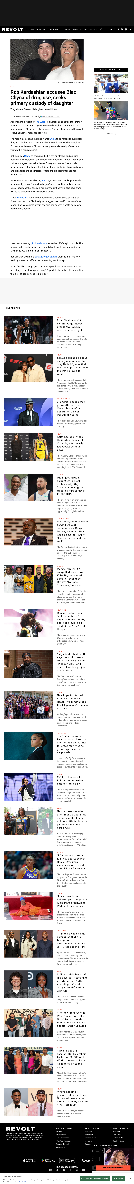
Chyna (52, 139)
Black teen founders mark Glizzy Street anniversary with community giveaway (108, 97)
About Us (88, 1131)
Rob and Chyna (39, 243)
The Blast (40, 121)
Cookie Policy (23, 1182)
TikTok (115, 29)
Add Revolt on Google (51, 116)
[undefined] (111, 83)
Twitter (126, 29)
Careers (88, 1144)
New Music (61, 610)
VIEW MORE (110, 134)
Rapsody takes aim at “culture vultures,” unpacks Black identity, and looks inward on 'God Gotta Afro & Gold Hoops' (71, 621)
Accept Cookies (119, 1178)
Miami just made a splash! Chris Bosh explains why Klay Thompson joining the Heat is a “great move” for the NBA (71, 486)
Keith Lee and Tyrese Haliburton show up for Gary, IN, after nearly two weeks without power (71, 443)
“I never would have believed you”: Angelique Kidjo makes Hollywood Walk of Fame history (72, 901)
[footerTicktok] (57, 1171)
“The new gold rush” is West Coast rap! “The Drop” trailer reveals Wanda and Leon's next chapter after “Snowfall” (72, 1019)
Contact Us (117, 1135)
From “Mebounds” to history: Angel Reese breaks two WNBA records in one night (70, 325)
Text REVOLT (118, 1138)
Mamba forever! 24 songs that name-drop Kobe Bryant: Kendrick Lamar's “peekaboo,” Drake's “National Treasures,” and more (71, 577)
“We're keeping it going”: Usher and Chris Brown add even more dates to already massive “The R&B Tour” (72, 1098)
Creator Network (62, 1144)
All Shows (59, 1131)
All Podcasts (61, 1135)
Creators (83, 29)
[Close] (130, 1178)
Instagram (111, 29)
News (75, 29)
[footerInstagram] (50, 1171)
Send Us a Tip (90, 1138)
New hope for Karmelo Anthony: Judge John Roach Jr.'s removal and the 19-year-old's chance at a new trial (72, 702)
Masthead (89, 1135)
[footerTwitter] (76, 1171)
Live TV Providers (63, 1138)
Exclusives (67, 29)
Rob (44, 180)
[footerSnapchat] (63, 1171)
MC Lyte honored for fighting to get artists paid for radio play (70, 780)
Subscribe (94, 29)
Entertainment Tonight (46, 256)
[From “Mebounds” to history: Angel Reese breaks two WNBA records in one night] (28, 330)
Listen (45, 29)
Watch (38, 29)
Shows (31, 29)
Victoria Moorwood (21, 116)
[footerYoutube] (83, 1171)
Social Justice (55, 29)
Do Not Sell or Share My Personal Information (95, 1178)
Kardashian (22, 197)
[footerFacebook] (70, 1171)
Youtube (130, 29)
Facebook (122, 29)
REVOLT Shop (118, 1141)
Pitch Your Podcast (63, 1141)
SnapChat (118, 29)
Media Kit (88, 1141)
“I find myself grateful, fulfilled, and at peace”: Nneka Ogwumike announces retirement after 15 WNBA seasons (72, 862)
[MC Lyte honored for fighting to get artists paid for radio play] (28, 787)
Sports (60, 317)
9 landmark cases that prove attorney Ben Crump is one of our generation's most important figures (71, 408)
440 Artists (60, 1147)
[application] (113, 1159)
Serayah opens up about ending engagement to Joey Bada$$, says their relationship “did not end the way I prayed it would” (72, 366)
